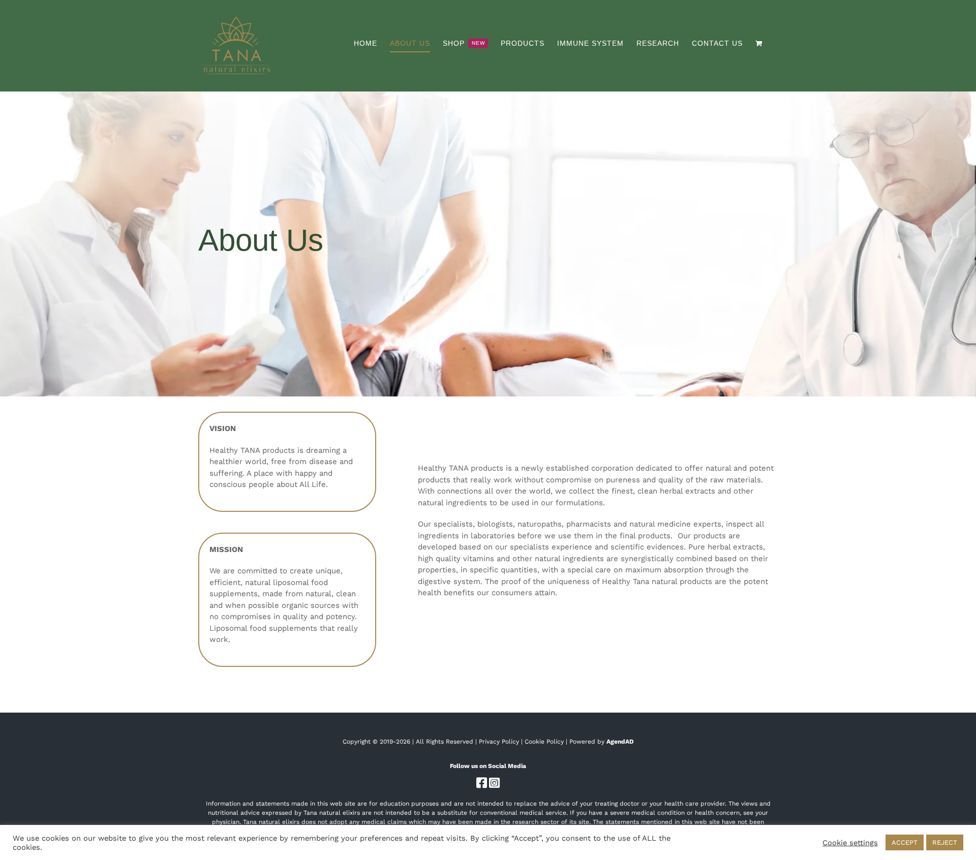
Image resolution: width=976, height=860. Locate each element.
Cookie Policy (544, 741)
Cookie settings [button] (850, 842)
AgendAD (620, 741)
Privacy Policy (499, 741)
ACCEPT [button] (905, 842)
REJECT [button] (944, 842)
